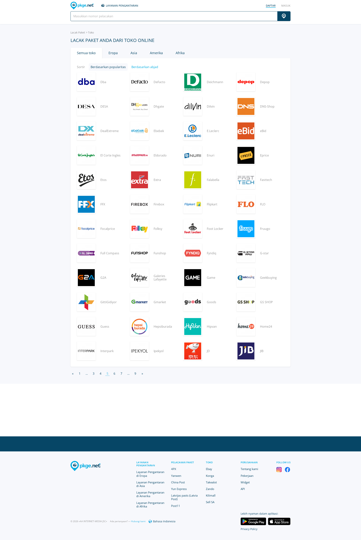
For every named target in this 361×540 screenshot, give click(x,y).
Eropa (113, 53)
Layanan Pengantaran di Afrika (150, 504)
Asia (133, 53)
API (243, 489)
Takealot (211, 482)
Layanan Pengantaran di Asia (150, 484)
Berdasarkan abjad (144, 67)
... (87, 373)
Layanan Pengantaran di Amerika (150, 494)
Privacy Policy (249, 529)
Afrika (180, 53)
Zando (210, 489)
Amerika (156, 53)
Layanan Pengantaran (122, 5)
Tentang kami (249, 469)
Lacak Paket (78, 32)
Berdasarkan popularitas (108, 67)
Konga (210, 476)
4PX (173, 469)
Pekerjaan (247, 476)
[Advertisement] (180, 410)
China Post (178, 482)
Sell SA (210, 502)
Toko (209, 462)
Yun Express (179, 489)
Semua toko (86, 53)
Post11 (175, 506)
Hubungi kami (138, 521)
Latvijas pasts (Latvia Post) (184, 497)
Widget (245, 482)
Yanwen (176, 476)
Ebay (209, 469)
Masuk (285, 5)
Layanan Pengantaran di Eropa (150, 473)
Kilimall (210, 495)
